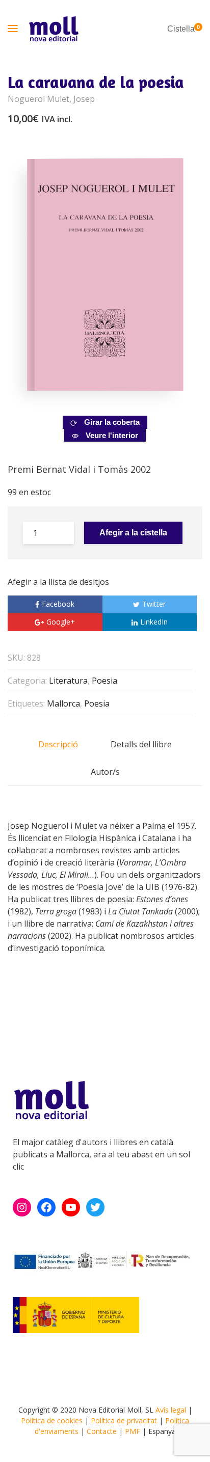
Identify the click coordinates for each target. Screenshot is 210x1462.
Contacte (102, 1431)
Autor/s (105, 771)
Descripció (58, 744)
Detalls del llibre (141, 744)
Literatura (68, 680)
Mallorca (63, 703)
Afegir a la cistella (133, 532)
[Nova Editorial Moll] (53, 28)
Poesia (104, 680)
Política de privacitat (124, 1420)
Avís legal (170, 1410)
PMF (132, 1431)
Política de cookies (52, 1420)
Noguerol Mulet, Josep (51, 98)
